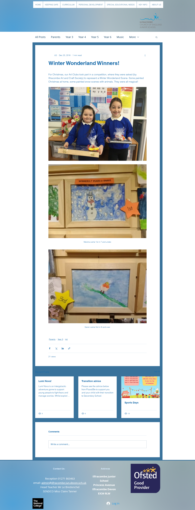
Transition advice (91, 381)
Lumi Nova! (44, 381)
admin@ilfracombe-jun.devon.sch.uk (63, 483)
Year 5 (95, 37)
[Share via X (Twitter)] (56, 348)
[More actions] (145, 55)
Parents (55, 37)
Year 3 (69, 37)
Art (66, 339)
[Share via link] (69, 348)
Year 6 (107, 37)
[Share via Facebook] (49, 348)
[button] (51, 4)
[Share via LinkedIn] (62, 348)
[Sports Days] (140, 387)
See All (157, 371)
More (132, 37)
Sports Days (131, 402)
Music (120, 37)
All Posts (40, 37)
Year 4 (82, 37)
